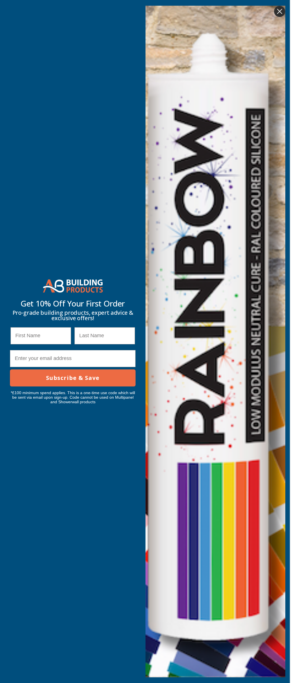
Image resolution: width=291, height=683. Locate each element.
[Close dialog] (279, 11)
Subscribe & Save (72, 378)
